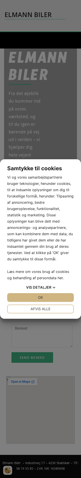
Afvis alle (41, 309)
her (60, 278)
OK (40, 297)
